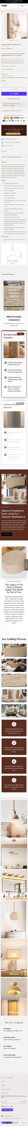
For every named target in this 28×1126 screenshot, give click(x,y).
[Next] (25, 1)
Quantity (3, 80)
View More (7, 534)
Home (2, 11)
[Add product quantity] (7, 83)
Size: (12, 59)
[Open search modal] (19, 5)
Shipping (7, 110)
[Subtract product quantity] (2, 83)
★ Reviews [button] (26, 564)
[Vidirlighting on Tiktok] (7, 1107)
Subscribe (24, 1101)
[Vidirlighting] (4, 5)
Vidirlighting (11, 1118)
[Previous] (2, 1)
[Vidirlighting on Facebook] (2, 1107)
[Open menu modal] (25, 5)
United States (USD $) (7, 1116)
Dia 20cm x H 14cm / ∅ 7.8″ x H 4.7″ (12, 62)
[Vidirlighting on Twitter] (9, 1107)
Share (5, 151)
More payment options (14, 98)
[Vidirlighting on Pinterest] (5, 1107)
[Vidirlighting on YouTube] (12, 1107)
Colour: (8, 66)
